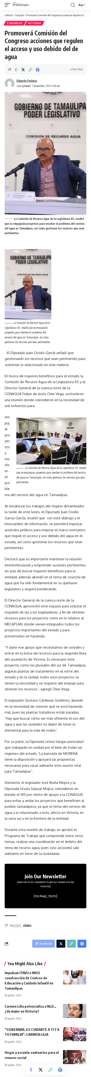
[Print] (37, 69)
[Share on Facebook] (16, 69)
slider (27, 925)
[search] (73, 5)
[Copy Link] (30, 69)
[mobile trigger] (9, 5)
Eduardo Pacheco (27, 80)
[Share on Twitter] (23, 69)
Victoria (34, 23)
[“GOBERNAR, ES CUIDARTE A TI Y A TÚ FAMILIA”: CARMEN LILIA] (74, 1034)
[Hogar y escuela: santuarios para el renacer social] (74, 1057)
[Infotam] (21, 5)
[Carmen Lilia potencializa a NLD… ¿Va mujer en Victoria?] (74, 1011)
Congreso (15, 23)
